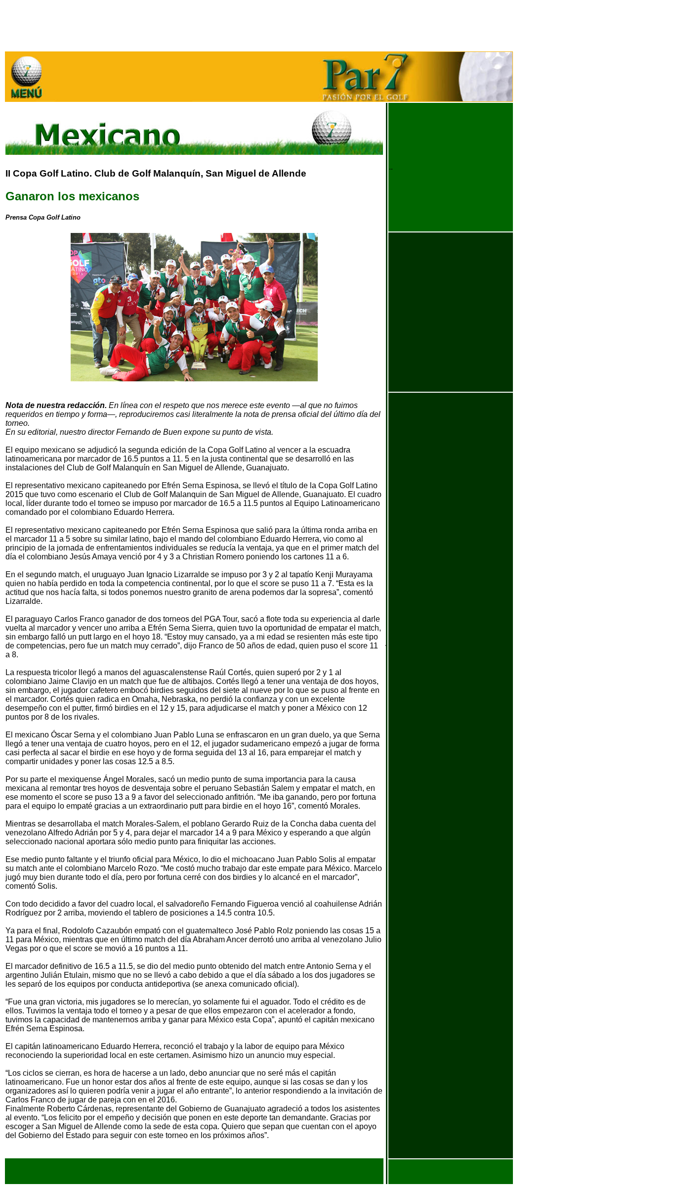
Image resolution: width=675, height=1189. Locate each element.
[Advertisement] (185, 27)
